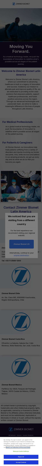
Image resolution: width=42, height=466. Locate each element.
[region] (21, 451)
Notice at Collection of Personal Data (18, 447)
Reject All (21, 457)
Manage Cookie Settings (21, 451)
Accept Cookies (21, 462)
